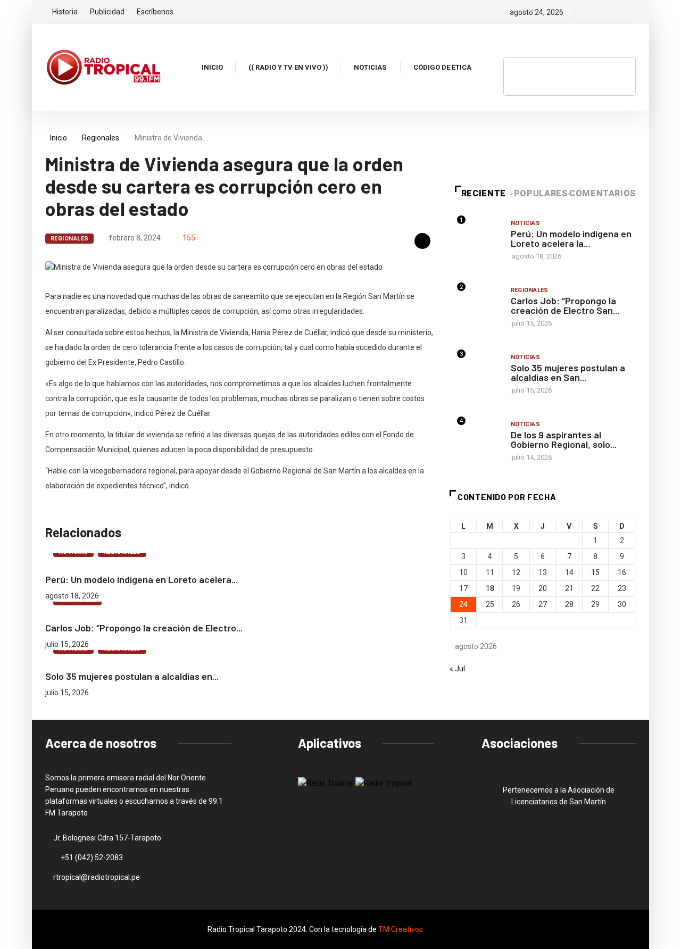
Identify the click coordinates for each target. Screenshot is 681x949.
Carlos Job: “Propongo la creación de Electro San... (565, 305)
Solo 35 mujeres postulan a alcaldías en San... (568, 372)
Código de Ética (442, 67)
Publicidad (107, 11)
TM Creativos (400, 929)
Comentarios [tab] (602, 193)
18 (490, 588)
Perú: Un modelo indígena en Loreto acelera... (141, 579)
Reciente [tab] (483, 193)
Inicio (212, 67)
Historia (65, 11)
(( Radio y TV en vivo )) (288, 67)
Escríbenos (155, 11)
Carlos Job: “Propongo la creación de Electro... (144, 628)
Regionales (100, 138)
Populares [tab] (541, 193)
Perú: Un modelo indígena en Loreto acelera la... (571, 238)
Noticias (370, 67)
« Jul (457, 668)
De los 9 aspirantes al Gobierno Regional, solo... (564, 439)
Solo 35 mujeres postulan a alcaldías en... (132, 676)
